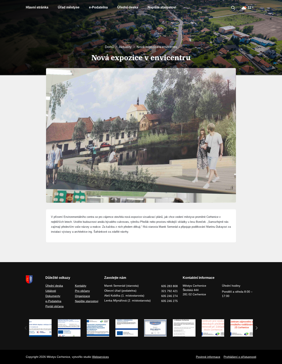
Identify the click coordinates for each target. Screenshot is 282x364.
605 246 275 (169, 301)
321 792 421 (169, 291)
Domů (109, 47)
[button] (256, 327)
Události (50, 290)
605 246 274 (169, 296)
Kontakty (80, 285)
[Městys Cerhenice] (33, 279)
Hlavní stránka (37, 7)
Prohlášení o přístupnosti (240, 356)
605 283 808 (169, 286)
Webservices (100, 356)
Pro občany (82, 290)
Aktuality (125, 47)
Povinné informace (208, 356)
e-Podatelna (98, 7)
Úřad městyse (68, 7)
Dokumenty (52, 296)
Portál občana (54, 306)
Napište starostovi (162, 7)
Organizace (82, 296)
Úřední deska (127, 7)
